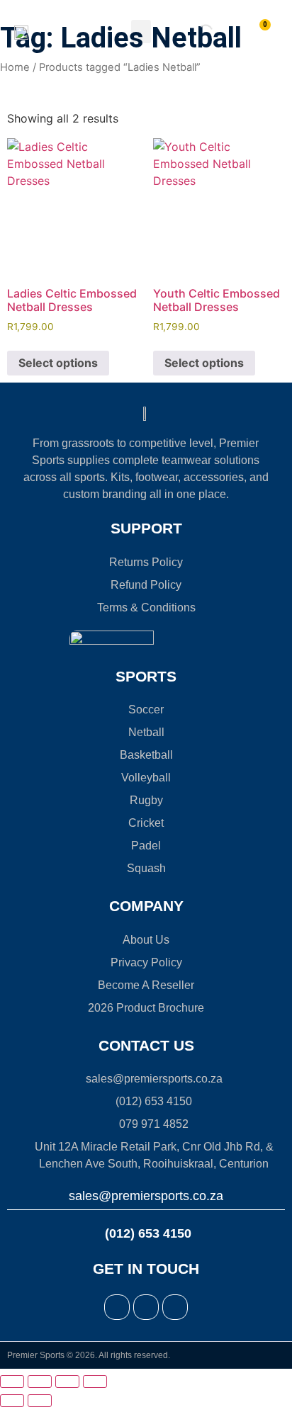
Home (15, 67)
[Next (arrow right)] (40, 1400)
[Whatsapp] (175, 1307)
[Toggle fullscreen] (40, 1381)
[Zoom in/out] (12, 1381)
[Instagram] (146, 1307)
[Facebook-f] (117, 1307)
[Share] (67, 1381)
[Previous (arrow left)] (12, 1400)
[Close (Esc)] (95, 1381)
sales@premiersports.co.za (146, 1196)
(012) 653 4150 (146, 1233)
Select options (58, 363)
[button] (141, 31)
